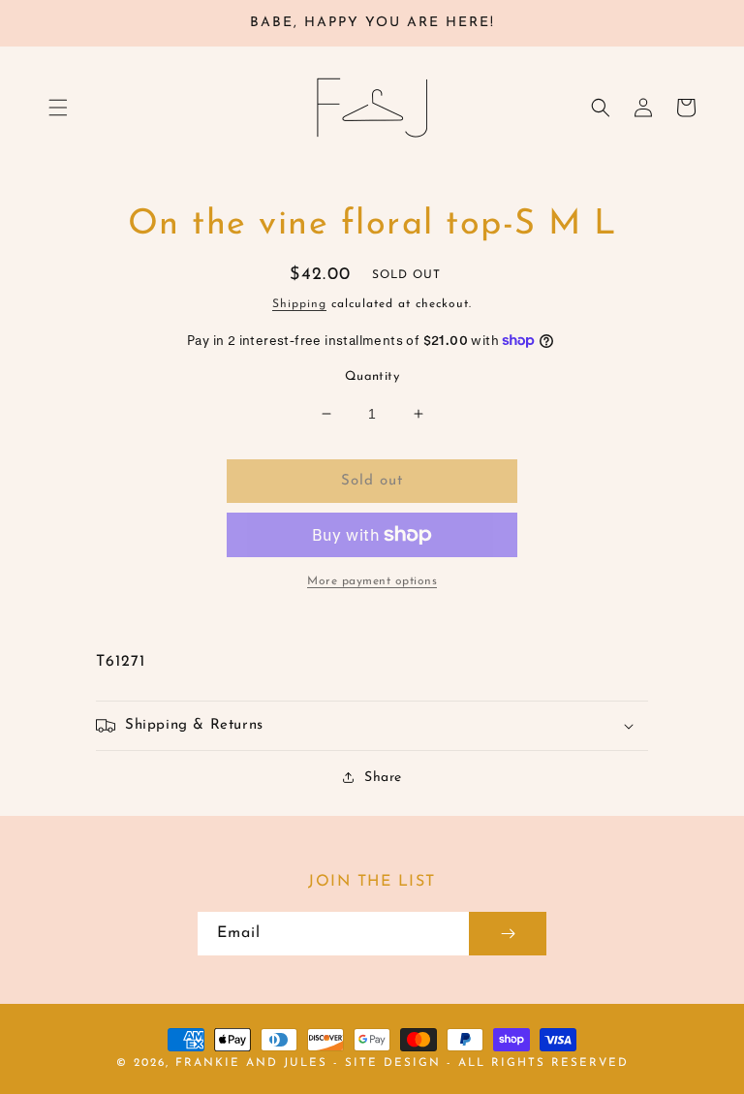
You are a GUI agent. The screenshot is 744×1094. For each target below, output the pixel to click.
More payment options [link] (372, 581)
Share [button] (383, 777)
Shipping (299, 304)
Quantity (372, 376)
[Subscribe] (507, 933)
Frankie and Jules (254, 1063)
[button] (58, 107)
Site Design (393, 1063)
